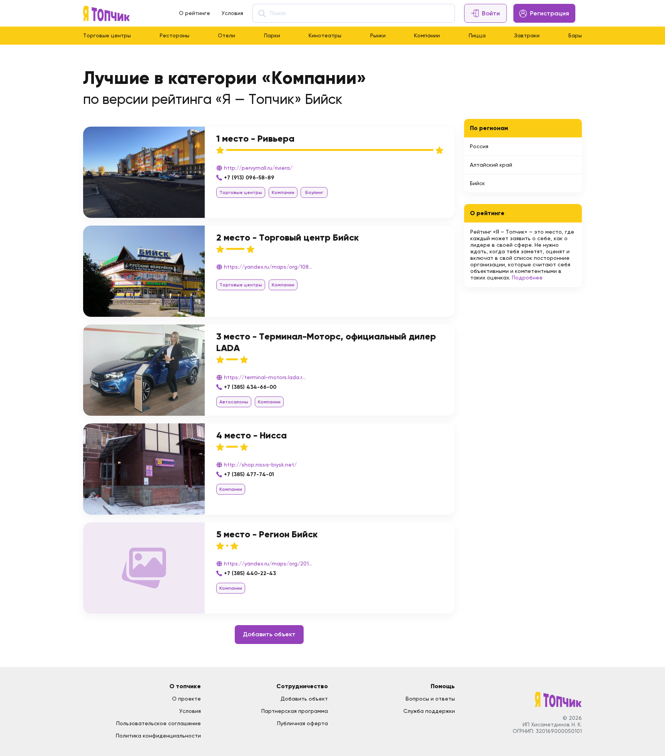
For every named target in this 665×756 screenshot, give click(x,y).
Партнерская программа (294, 711)
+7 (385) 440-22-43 (250, 573)
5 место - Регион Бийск (267, 534)
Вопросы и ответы (430, 699)
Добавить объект (269, 634)
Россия (479, 146)
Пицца (477, 35)
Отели (226, 35)
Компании (427, 35)
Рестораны (174, 35)
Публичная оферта (302, 723)
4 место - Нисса (251, 435)
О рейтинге (194, 13)
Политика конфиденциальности (158, 736)
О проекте (186, 699)
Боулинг (314, 192)
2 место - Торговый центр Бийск (287, 237)
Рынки (378, 35)
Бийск (477, 183)
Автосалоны (233, 402)
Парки (272, 35)
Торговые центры (107, 35)
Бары (575, 35)
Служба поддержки (429, 711)
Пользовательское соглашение (158, 723)
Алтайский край (491, 165)
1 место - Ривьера (255, 138)
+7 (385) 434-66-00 (250, 387)
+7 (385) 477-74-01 (249, 474)
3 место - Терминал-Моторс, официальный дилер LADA (326, 342)
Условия (232, 13)
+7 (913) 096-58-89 (249, 177)
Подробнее (527, 277)
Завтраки (527, 35)
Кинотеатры (325, 35)
